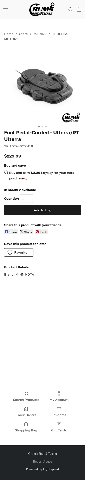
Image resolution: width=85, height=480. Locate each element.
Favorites (59, 415)
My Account (59, 400)
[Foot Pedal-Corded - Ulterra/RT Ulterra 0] (42, 84)
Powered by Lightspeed (42, 469)
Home (8, 34)
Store (23, 34)
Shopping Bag (26, 430)
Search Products (26, 400)
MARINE (39, 34)
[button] (42, 9)
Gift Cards (59, 430)
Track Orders (26, 415)
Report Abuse (42, 461)
